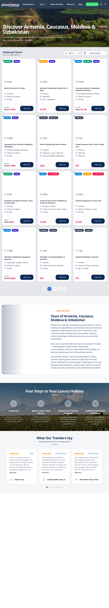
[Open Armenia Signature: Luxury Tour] (90, 184)
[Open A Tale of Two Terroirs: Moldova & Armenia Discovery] (54, 184)
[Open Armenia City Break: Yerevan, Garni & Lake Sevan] (19, 184)
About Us (71, 4)
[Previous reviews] (3, 466)
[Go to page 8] (60, 487)
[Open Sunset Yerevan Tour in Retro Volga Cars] (90, 128)
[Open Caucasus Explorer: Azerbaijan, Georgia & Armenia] (90, 71)
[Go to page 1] (46, 487)
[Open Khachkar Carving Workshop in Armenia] (54, 240)
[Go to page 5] (54, 487)
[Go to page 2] (48, 487)
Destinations (28, 4)
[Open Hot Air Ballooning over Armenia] (54, 128)
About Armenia (56, 4)
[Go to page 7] (58, 487)
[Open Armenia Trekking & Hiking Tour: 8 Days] (54, 71)
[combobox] (94, 53)
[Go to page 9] (62, 487)
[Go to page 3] (50, 487)
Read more (12, 473)
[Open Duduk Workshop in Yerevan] (90, 240)
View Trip (27, 108)
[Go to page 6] (56, 487)
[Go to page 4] (52, 487)
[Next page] (65, 289)
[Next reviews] (105, 466)
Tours (42, 4)
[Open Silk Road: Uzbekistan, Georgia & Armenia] (19, 240)
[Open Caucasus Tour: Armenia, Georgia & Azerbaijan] (19, 128)
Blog (80, 4)
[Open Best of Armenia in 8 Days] (19, 71)
